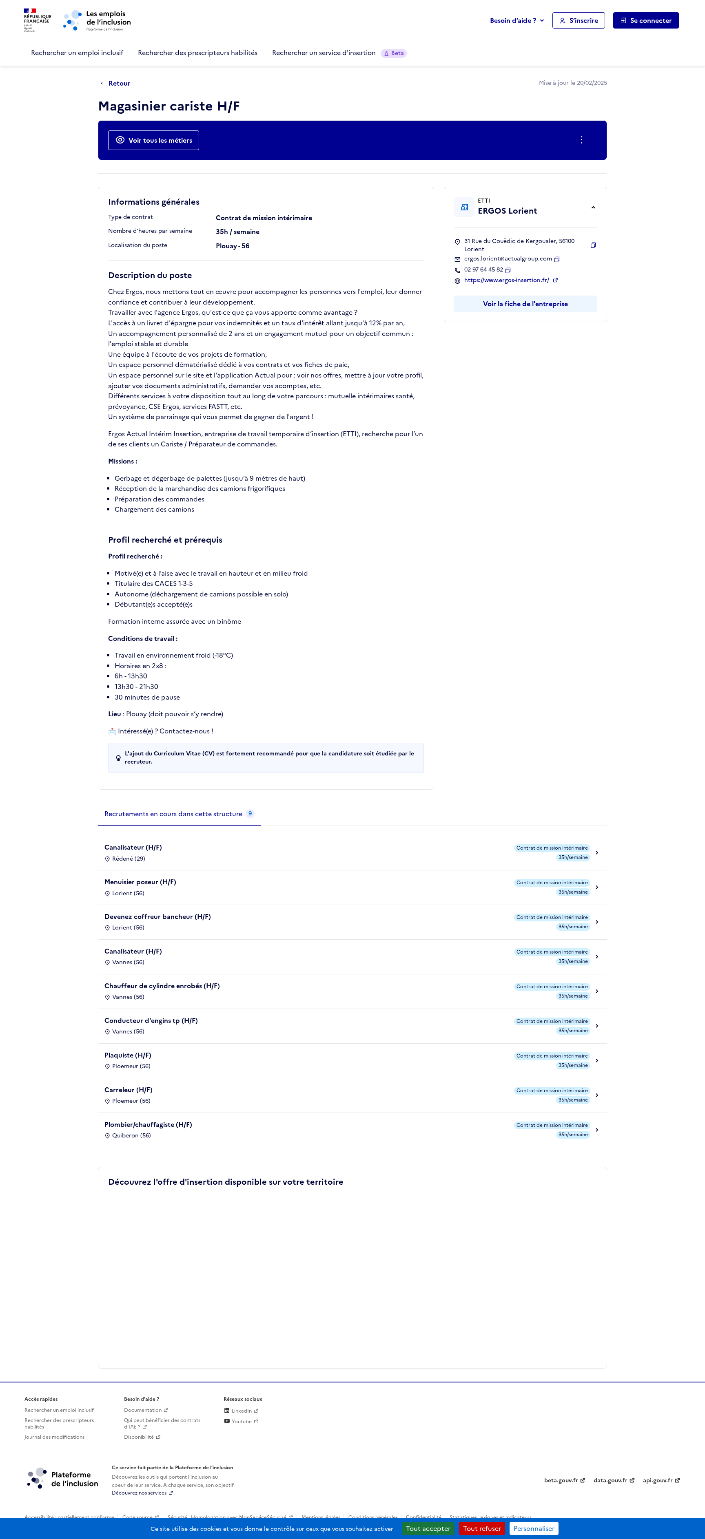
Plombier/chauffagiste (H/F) (148, 1124)
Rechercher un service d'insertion (338, 52)
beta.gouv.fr (561, 1480)
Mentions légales (321, 1517)
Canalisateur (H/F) (133, 847)
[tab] (179, 814)
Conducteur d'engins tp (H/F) (151, 1020)
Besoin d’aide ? (513, 20)
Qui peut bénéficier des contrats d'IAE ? (162, 1424)
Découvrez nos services (139, 1493)
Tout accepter (428, 1528)
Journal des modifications (54, 1437)
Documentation (143, 1410)
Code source (137, 1517)
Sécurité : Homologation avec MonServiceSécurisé (227, 1517)
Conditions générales (373, 1517)
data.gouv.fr (610, 1480)
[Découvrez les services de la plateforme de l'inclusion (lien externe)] (63, 1478)
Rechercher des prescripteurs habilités (197, 52)
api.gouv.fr (658, 1480)
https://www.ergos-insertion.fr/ (507, 280)
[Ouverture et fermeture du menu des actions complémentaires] (583, 140)
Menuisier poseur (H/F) (140, 882)
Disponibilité (139, 1437)
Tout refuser (482, 1528)
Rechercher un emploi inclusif (77, 52)
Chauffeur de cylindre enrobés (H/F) (162, 986)
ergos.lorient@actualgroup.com (508, 259)
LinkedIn (241, 1411)
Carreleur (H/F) (128, 1090)
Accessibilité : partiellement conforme (69, 1517)
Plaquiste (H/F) (127, 1055)
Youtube (241, 1421)
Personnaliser (534, 1528)
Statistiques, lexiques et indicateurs (491, 1517)
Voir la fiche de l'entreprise (525, 304)
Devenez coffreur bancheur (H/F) (157, 916)
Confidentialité (423, 1517)
